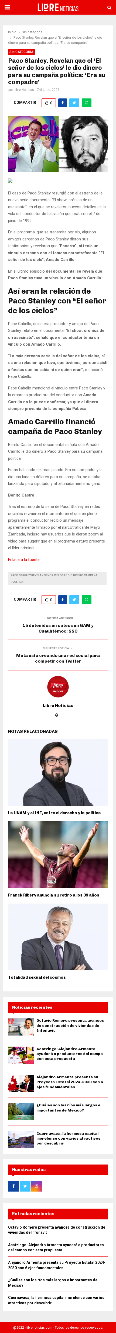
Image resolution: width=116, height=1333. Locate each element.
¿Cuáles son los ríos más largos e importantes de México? (68, 1107)
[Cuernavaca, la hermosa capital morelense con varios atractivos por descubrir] (21, 1139)
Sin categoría (21, 52)
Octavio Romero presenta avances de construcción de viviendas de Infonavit (70, 1025)
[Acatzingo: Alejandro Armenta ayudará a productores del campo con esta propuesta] (21, 1055)
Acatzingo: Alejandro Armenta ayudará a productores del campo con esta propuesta (69, 1054)
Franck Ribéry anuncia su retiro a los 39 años (53, 895)
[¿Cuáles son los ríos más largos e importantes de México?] (21, 1111)
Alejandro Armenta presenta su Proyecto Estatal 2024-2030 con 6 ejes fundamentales (69, 1082)
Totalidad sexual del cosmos (37, 977)
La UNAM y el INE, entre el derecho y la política (54, 813)
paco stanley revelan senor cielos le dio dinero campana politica (54, 578)
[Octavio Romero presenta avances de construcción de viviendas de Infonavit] (21, 1026)
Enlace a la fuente (24, 559)
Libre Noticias (24, 90)
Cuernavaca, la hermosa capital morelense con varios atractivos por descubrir (68, 1138)
